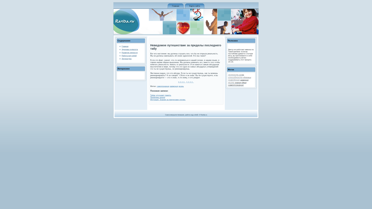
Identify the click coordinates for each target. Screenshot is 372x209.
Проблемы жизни (157, 97)
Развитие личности (130, 53)
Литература (127, 59)
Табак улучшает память (160, 95)
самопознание (163, 86)
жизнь (181, 86)
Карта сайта (194, 6)
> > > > (190, 82)
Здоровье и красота (130, 49)
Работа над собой (129, 56)
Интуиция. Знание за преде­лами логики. (168, 100)
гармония (174, 86)
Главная (175, 6)
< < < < (182, 82)
